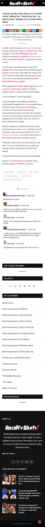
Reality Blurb (28, 524)
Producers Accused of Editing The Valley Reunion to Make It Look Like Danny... (29, 509)
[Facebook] (4, 30)
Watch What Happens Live (12, 180)
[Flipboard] (30, 30)
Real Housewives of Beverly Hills (17, 315)
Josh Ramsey (9, 25)
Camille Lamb (33, 172)
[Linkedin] (14, 30)
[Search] (43, 3)
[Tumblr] (24, 30)
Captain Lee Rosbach (11, 135)
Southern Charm (9, 364)
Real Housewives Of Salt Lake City (18, 351)
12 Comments (35, 25)
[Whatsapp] (20, 30)
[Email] (27, 30)
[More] (40, 30)
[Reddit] (10, 30)
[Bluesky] (34, 30)
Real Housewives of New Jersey (17, 321)
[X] (7, 30)
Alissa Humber (9, 172)
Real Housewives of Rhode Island (17, 345)
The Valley (7, 382)
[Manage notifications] (39, 522)
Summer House (9, 370)
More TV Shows (9, 388)
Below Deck (21, 172)
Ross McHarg (26, 176)
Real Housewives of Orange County (18, 333)
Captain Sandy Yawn (11, 176)
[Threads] (37, 30)
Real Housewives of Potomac (15, 339)
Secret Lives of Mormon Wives (16, 357)
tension (25, 129)
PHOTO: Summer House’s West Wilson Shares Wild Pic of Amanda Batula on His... (29, 480)
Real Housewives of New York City (18, 327)
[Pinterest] (17, 30)
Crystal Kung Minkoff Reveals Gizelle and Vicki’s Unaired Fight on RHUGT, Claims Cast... (29, 494)
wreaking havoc (28, 48)
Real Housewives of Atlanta (15, 309)
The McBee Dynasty (11, 376)
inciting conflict (34, 56)
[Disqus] (22, 220)
